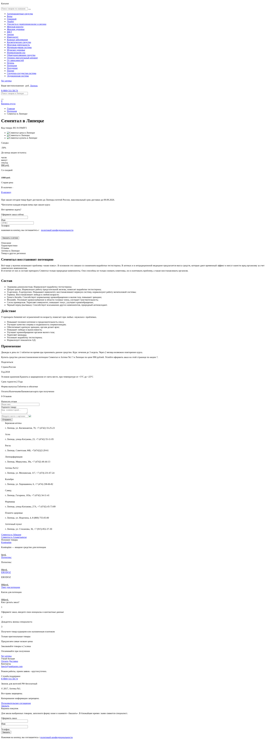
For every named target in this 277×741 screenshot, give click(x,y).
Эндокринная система (18, 76)
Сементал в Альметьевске (14, 537)
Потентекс (6, 557)
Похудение (12, 68)
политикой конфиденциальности (57, 230)
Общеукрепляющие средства (21, 55)
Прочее (10, 70)
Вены (9, 16)
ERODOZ (6, 572)
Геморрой (11, 19)
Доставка (13, 661)
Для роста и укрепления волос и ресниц (26, 24)
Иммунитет (12, 37)
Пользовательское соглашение (16, 703)
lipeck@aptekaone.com (12, 666)
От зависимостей (15, 60)
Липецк (34, 85)
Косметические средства (19, 42)
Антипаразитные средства (20, 14)
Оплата (4, 661)
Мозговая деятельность (18, 45)
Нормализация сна (16, 52)
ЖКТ (9, 32)
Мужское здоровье (16, 50)
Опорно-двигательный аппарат (22, 58)
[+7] (4, 223)
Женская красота (15, 26)
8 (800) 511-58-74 (9, 90)
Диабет (10, 21)
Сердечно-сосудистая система (21, 73)
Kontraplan (6, 542)
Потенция (12, 65)
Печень (10, 63)
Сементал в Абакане (11, 534)
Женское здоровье (16, 29)
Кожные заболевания (17, 39)
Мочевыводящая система (19, 47)
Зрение (10, 34)
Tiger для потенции (10, 587)
